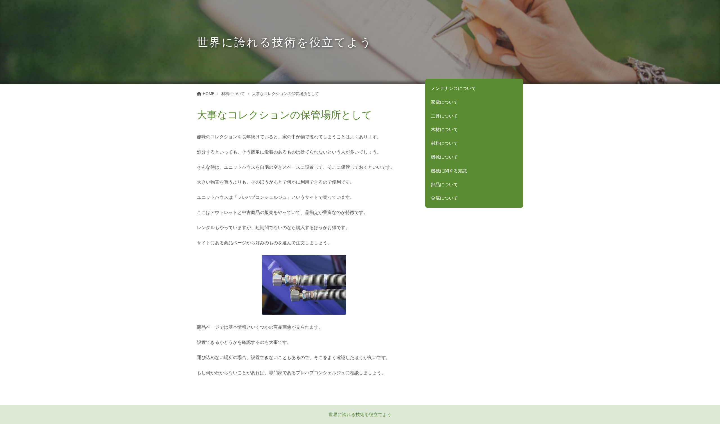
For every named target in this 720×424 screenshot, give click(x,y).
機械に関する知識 (449, 170)
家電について (444, 102)
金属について (444, 198)
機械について (444, 157)
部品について (444, 184)
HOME (208, 93)
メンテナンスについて (453, 88)
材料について (233, 93)
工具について (444, 116)
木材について (444, 129)
